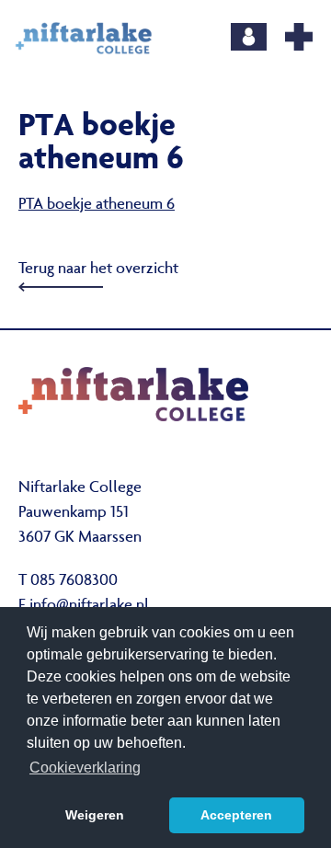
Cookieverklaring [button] (85, 767)
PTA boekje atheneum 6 (96, 205)
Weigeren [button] (94, 815)
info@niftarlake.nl (89, 606)
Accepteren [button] (236, 815)
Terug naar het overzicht (98, 269)
